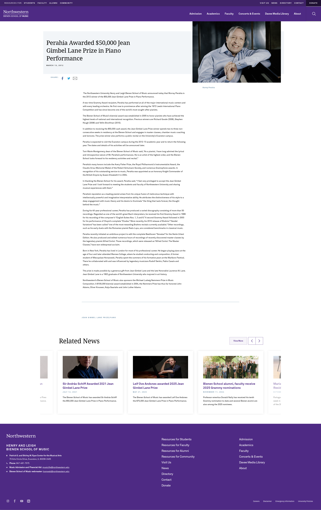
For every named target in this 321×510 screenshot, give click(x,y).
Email (74, 78)
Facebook (62, 78)
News (274, 3)
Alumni (53, 3)
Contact (299, 3)
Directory (286, 3)
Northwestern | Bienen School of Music (15, 13)
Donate (313, 3)
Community (66, 3)
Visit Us (264, 3)
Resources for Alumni (175, 450)
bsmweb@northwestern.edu (56, 472)
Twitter (68, 78)
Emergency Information (284, 501)
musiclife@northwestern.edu (56, 467)
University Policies (305, 501)
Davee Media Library (277, 14)
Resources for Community (178, 456)
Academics (213, 14)
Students (29, 3)
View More (238, 341)
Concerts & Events (249, 14)
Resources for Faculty (175, 445)
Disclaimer (267, 501)
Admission (195, 14)
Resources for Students (176, 439)
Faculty (42, 3)
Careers (256, 501)
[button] (252, 341)
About (297, 14)
